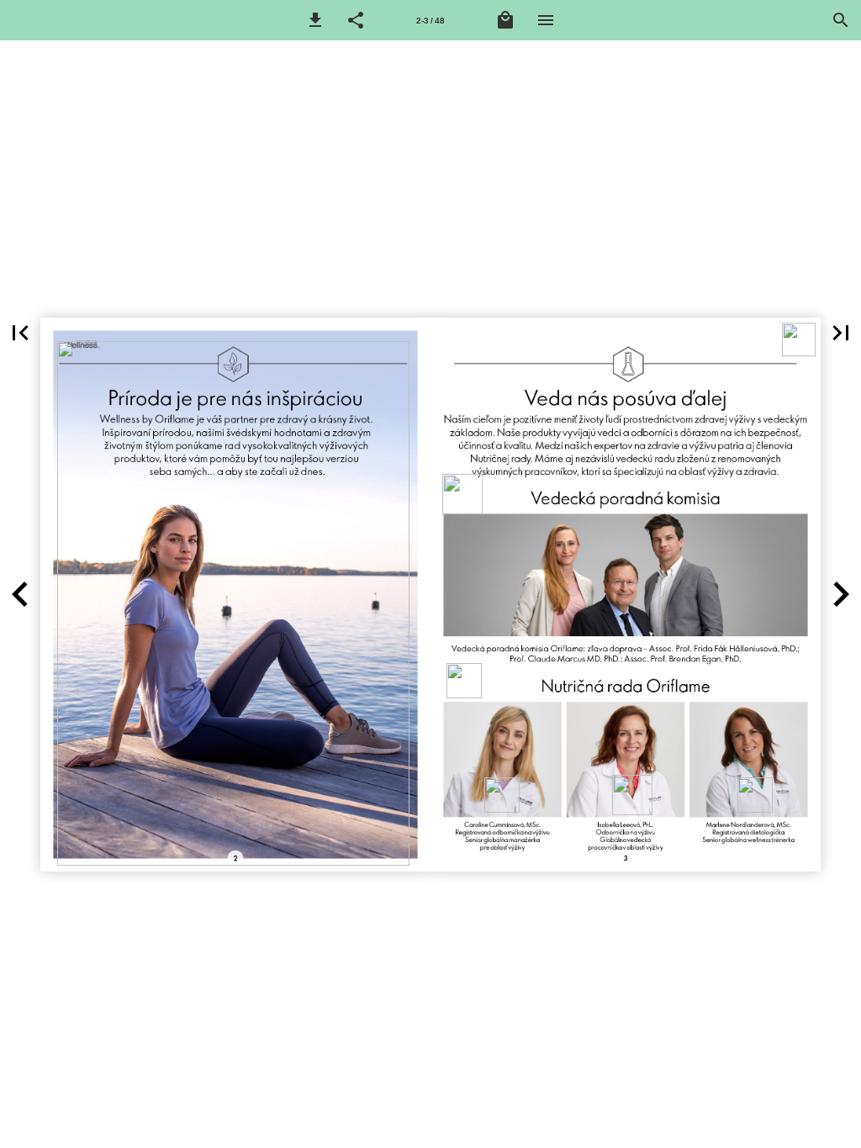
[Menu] (546, 20)
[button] (315, 20)
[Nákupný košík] (505, 20)
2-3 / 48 (430, 20)
